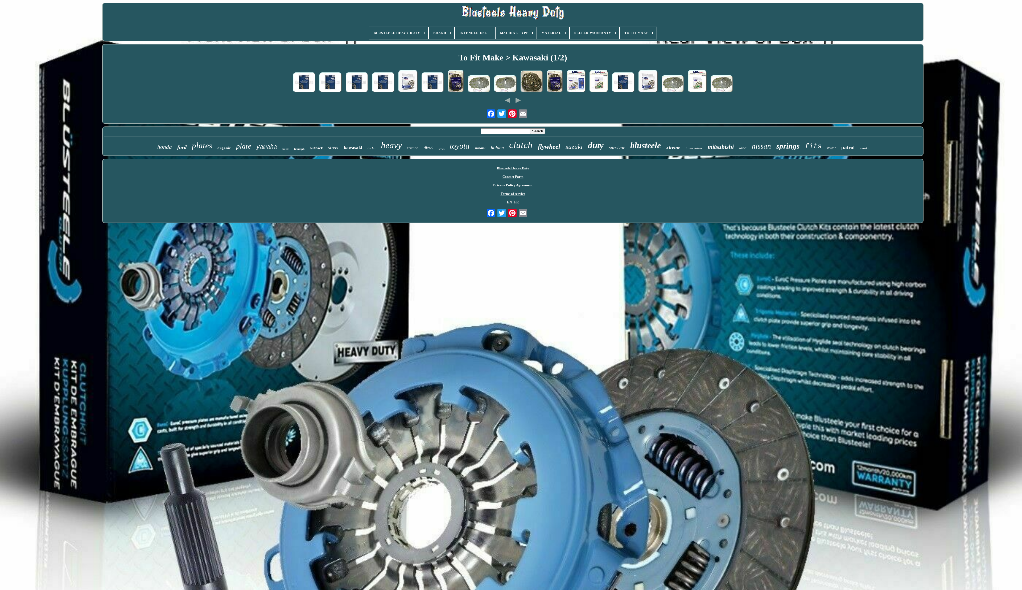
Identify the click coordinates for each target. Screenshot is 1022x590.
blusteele (645, 145)
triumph (299, 148)
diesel (428, 148)
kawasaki (353, 147)
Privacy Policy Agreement (513, 185)
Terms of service (513, 194)
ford (182, 147)
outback (316, 148)
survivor (617, 147)
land (743, 148)
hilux (285, 148)
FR (516, 202)
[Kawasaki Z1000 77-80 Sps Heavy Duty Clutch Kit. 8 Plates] (722, 84)
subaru (480, 148)
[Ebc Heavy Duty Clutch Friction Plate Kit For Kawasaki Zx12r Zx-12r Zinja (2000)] (408, 81)
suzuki (574, 146)
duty (596, 145)
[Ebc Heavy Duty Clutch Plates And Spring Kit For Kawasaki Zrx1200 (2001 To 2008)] (455, 81)
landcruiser (694, 148)
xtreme (673, 147)
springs (788, 146)
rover (831, 148)
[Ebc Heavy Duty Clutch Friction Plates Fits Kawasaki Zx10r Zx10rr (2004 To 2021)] (648, 81)
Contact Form (513, 177)
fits (813, 146)
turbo (372, 148)
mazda (864, 148)
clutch (521, 145)
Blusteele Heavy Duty (513, 168)
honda (164, 147)
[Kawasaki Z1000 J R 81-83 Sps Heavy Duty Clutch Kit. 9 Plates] (505, 84)
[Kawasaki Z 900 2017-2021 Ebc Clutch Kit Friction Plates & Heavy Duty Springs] (697, 81)
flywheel (549, 146)
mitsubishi (721, 147)
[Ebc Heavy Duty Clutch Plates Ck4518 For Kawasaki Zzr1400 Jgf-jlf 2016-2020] (330, 83)
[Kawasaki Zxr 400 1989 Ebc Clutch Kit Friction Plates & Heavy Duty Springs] (576, 81)
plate (243, 146)
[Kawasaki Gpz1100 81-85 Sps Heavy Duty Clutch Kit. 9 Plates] (479, 84)
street (333, 147)
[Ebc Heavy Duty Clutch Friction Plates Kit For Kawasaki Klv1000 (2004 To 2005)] (532, 82)
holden (497, 147)
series (441, 149)
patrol (848, 147)
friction (412, 148)
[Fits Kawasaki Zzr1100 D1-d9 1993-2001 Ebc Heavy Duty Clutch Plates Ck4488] (304, 83)
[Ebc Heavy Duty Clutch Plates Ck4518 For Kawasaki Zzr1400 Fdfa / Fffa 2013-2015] (623, 83)
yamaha (266, 147)
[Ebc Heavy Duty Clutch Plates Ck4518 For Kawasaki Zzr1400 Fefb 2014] (383, 83)
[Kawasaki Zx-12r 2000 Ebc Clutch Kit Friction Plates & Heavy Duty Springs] (599, 81)
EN (509, 202)
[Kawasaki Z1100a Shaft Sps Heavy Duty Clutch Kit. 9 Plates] (673, 84)
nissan (761, 146)
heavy (391, 145)
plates (202, 145)
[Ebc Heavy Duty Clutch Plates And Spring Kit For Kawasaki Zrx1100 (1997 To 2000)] (554, 81)
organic (224, 148)
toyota (459, 145)
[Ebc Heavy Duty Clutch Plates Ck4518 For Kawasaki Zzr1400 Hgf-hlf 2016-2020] (357, 83)
